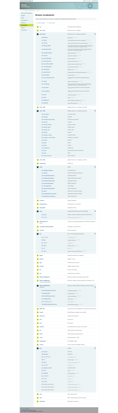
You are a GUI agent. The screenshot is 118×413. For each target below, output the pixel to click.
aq (40, 26)
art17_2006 (42, 107)
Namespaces (24, 30)
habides (42, 266)
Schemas (23, 22)
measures (45, 55)
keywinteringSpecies (47, 52)
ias (40, 269)
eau (44, 359)
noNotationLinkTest (47, 367)
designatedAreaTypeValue (48, 175)
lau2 (41, 323)
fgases (41, 255)
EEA (27, 1)
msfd (41, 333)
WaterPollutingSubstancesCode (50, 304)
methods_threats (46, 127)
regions (45, 191)
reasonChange (46, 84)
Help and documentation (26, 13)
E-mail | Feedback (25, 408)
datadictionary (43, 204)
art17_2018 (42, 159)
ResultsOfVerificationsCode (49, 296)
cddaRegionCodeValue (48, 170)
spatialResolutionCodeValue (49, 196)
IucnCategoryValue (47, 185)
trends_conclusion (47, 155)
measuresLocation (47, 61)
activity (44, 214)
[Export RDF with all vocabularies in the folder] (95, 34)
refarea (44, 245)
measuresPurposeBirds (48, 63)
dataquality (42, 207)
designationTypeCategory (48, 178)
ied (40, 273)
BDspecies (45, 37)
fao (40, 233)
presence (45, 140)
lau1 (41, 319)
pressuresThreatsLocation (48, 77)
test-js (44, 370)
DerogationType (46, 293)
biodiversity (43, 163)
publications (43, 341)
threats (44, 94)
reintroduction (46, 147)
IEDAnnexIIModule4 (45, 285)
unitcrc (44, 251)
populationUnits (46, 72)
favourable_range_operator (49, 119)
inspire (41, 312)
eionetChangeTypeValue (48, 183)
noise (41, 337)
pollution (45, 132)
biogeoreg (45, 116)
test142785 (45, 373)
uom (41, 394)
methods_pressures (47, 124)
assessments (46, 114)
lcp (40, 330)
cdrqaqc (45, 40)
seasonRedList (46, 91)
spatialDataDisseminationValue (49, 193)
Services (23, 27)
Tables (22, 17)
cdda (41, 167)
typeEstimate (46, 100)
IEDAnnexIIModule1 (45, 277)
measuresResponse (47, 66)
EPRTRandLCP (44, 221)
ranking (45, 81)
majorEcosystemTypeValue (49, 188)
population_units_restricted (49, 137)
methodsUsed (46, 69)
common (42, 200)
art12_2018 (42, 34)
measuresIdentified (47, 58)
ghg (41, 262)
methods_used (46, 129)
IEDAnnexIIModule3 (45, 280)
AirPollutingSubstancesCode (49, 290)
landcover (42, 315)
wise (41, 397)
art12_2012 (42, 30)
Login (86, 0)
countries (45, 43)
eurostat (42, 230)
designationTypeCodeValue (49, 180)
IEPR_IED (42, 308)
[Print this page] (88, 1)
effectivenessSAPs (47, 49)
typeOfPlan (45, 102)
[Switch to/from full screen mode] (90, 1)
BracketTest (45, 354)
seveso (41, 344)
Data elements (24, 20)
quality (44, 142)
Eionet (27, 10)
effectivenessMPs (47, 45)
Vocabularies (24, 25)
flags (44, 240)
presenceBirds (46, 74)
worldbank (42, 401)
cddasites (45, 173)
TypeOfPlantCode (47, 298)
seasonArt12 (46, 87)
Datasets (23, 15)
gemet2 (41, 259)
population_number (47, 135)
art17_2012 (42, 110)
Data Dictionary (31, 10)
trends (44, 97)
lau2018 (42, 326)
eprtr (41, 211)
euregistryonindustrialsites (47, 226)
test (41, 348)
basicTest (45, 351)
